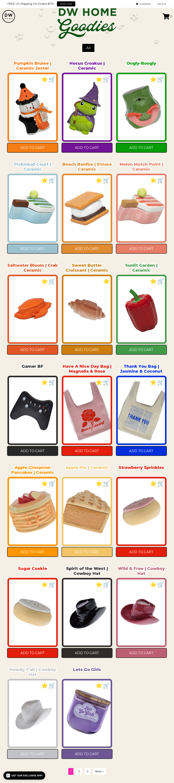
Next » (99, 771)
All (88, 48)
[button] (24, 775)
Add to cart (32, 148)
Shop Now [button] (84, 4)
